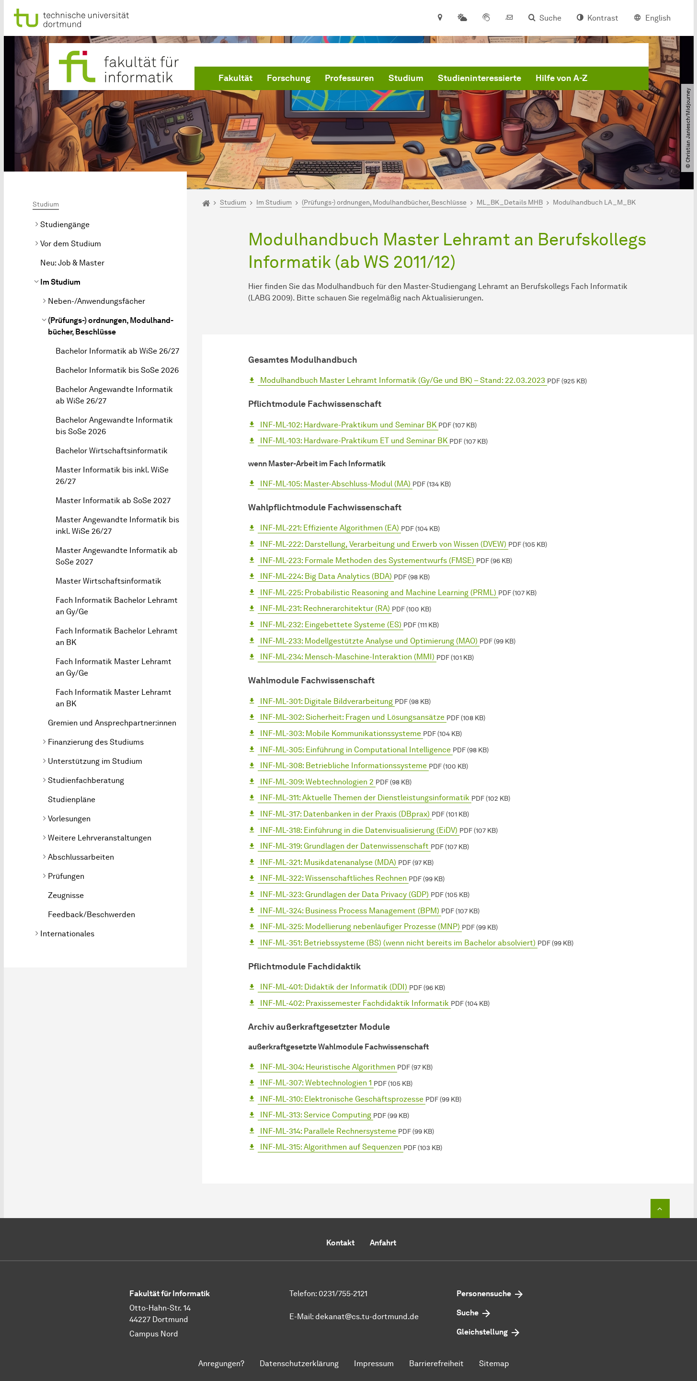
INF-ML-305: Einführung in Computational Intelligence (355, 749)
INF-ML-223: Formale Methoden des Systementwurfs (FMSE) (367, 560)
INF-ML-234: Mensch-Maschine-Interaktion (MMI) (347, 656)
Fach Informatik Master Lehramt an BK (113, 698)
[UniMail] (509, 18)
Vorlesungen (69, 818)
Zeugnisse (66, 895)
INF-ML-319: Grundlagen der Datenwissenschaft (344, 846)
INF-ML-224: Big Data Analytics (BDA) (326, 576)
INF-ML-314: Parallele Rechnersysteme (328, 1131)
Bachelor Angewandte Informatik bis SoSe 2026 (114, 425)
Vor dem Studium (70, 243)
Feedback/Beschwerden (91, 914)
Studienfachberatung (86, 780)
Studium (405, 78)
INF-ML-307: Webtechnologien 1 (316, 1082)
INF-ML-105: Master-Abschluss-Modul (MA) (335, 483)
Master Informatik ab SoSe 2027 (113, 500)
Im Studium (60, 282)
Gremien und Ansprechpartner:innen (112, 722)
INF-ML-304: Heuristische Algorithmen (327, 1066)
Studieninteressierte (479, 78)
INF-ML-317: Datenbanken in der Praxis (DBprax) (345, 813)
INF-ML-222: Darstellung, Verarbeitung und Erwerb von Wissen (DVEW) (383, 544)
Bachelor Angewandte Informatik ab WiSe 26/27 (114, 395)
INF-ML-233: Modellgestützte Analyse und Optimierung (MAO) (369, 640)
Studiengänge (65, 224)
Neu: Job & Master (72, 262)
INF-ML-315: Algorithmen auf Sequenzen (330, 1146)
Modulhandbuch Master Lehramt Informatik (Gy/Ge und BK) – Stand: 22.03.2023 (402, 380)
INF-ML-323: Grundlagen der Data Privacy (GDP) (344, 894)
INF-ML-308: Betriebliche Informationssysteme (343, 765)
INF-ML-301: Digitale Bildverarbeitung (326, 701)
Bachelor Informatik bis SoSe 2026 (117, 370)
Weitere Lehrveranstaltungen (99, 837)
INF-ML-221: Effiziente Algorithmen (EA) (329, 527)
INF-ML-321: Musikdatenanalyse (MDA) (328, 862)
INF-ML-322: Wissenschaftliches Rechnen (333, 878)
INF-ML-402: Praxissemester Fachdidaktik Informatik (354, 1003)
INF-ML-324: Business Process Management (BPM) (349, 910)
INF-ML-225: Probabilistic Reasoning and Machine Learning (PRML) (378, 592)
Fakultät (235, 78)
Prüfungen (66, 876)
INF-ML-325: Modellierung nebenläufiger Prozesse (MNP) (360, 926)
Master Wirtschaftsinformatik (108, 581)
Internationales (67, 933)
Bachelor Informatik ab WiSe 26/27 (117, 351)
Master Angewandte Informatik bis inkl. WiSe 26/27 (117, 525)
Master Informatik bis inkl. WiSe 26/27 (112, 475)
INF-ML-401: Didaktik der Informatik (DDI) (333, 986)
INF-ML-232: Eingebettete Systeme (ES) (330, 624)
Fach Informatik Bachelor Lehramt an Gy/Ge (117, 606)
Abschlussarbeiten (81, 857)
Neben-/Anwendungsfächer (96, 301)
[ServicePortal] (486, 18)
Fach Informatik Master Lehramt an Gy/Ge (113, 667)
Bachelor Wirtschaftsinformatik (112, 450)
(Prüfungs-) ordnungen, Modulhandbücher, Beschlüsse (110, 326)
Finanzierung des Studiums (96, 742)
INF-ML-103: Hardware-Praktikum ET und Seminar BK (353, 440)
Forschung (288, 78)
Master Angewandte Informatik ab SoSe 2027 (117, 556)
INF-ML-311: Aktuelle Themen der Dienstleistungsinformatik (364, 797)
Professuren (349, 78)
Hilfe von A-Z (561, 78)
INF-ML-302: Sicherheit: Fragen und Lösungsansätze (352, 717)
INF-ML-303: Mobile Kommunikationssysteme (340, 733)
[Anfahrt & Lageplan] (439, 18)
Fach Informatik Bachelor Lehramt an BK (117, 636)
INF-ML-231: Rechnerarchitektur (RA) (325, 608)
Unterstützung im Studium (95, 761)
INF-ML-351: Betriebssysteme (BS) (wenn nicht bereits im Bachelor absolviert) (397, 942)
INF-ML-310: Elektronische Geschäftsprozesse (341, 1099)
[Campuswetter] (462, 18)
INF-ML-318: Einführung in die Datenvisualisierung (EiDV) (358, 830)
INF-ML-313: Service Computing (315, 1114)
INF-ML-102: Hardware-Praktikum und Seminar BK (348, 424)
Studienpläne (71, 799)
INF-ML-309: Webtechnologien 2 (317, 781)
